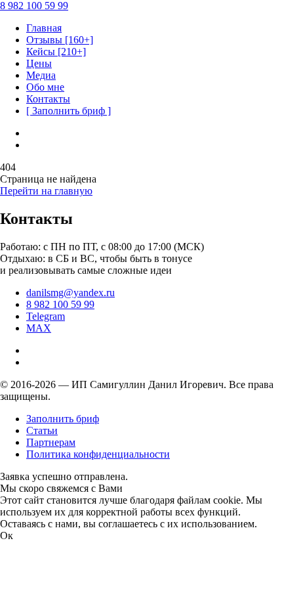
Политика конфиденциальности (98, 454)
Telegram (45, 316)
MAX (38, 328)
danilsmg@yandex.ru (70, 292)
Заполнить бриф (62, 418)
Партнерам (50, 442)
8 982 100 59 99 (60, 304)
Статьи (42, 430)
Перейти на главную (46, 190)
